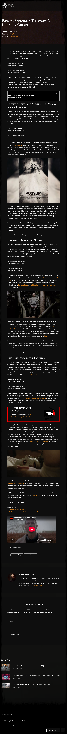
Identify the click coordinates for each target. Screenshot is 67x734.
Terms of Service (7, 726)
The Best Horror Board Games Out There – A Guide (31, 685)
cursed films (32, 285)
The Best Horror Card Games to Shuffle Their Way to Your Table (36, 676)
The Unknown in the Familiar (14, 99)
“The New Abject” (36, 495)
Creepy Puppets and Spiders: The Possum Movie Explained (21, 95)
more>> (30, 414)
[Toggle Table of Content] (56, 93)
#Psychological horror (29, 417)
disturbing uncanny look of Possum (36, 398)
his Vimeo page (38, 585)
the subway (43, 285)
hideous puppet (18, 145)
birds (37, 285)
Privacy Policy (19, 726)
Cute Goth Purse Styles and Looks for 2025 (28, 666)
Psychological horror (30, 555)
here (45, 336)
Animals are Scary (17, 555)
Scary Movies (13, 34)
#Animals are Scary (16, 417)
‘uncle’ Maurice (38, 119)
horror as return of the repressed (39, 441)
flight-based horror (23, 285)
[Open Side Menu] (63, 5)
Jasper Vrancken (14, 36)
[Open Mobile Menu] (59, 5)
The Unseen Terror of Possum (15, 509)
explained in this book (31, 374)
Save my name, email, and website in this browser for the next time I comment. (31, 612)
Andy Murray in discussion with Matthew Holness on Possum (24, 512)
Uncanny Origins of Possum (14, 97)
